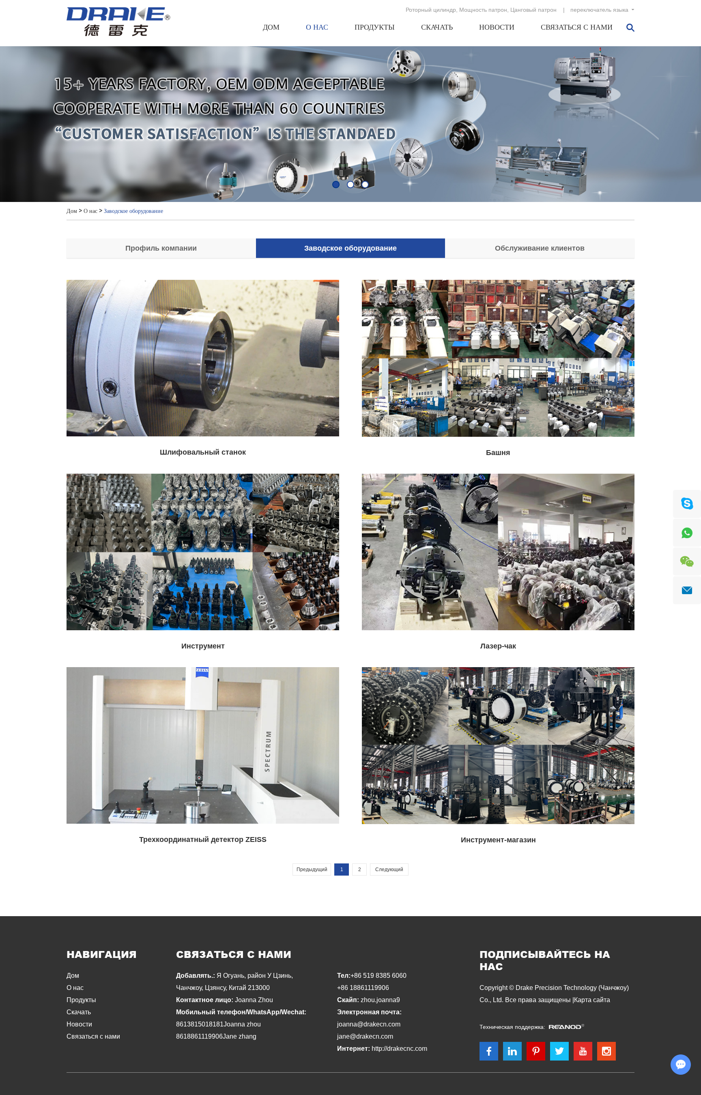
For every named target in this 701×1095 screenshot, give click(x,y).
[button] (336, 184)
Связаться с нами (577, 27)
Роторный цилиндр (431, 9)
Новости (496, 27)
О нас (317, 27)
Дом (271, 27)
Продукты (375, 27)
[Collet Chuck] (350, 124)
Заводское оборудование (133, 211)
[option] (350, 124)
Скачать (437, 27)
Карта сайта (592, 999)
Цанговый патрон (533, 9)
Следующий (389, 869)
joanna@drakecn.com (368, 1024)
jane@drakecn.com (365, 1036)
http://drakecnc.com (399, 1048)
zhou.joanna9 (380, 999)
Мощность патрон (483, 9)
